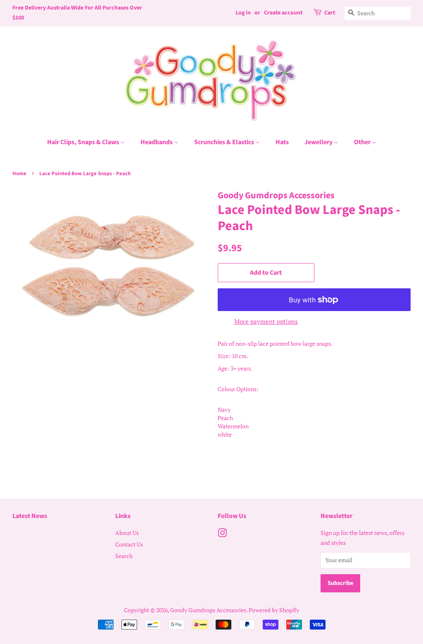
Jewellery (319, 142)
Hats (282, 142)
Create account (283, 13)
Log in (243, 13)
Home (19, 173)
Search (124, 556)
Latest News (29, 515)
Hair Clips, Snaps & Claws (83, 142)
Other (363, 142)
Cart (329, 13)
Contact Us (129, 544)
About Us (127, 533)
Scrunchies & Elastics (224, 142)
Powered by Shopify (274, 610)
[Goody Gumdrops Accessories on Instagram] (222, 534)
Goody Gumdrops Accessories (208, 610)
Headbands (157, 142)
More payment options (266, 321)
